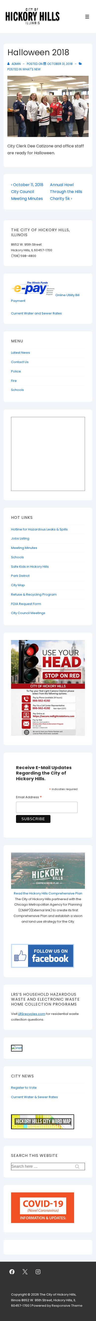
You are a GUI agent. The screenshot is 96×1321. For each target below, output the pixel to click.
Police (16, 371)
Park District (20, 575)
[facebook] (12, 1272)
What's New (31, 69)
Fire (14, 380)
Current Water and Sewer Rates (36, 313)
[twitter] (25, 1272)
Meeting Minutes (24, 547)
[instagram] (38, 1272)
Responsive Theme (67, 1305)
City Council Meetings (28, 613)
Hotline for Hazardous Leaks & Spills (39, 529)
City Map (18, 585)
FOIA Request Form (26, 604)
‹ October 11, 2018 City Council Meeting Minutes (27, 191)
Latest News (20, 352)
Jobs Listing (20, 538)
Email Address (29, 798)
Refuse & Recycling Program (34, 594)
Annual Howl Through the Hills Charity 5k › (66, 191)
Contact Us (20, 362)
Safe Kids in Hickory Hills (30, 566)
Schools (17, 390)
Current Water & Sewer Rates (34, 1097)
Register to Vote (24, 1087)
